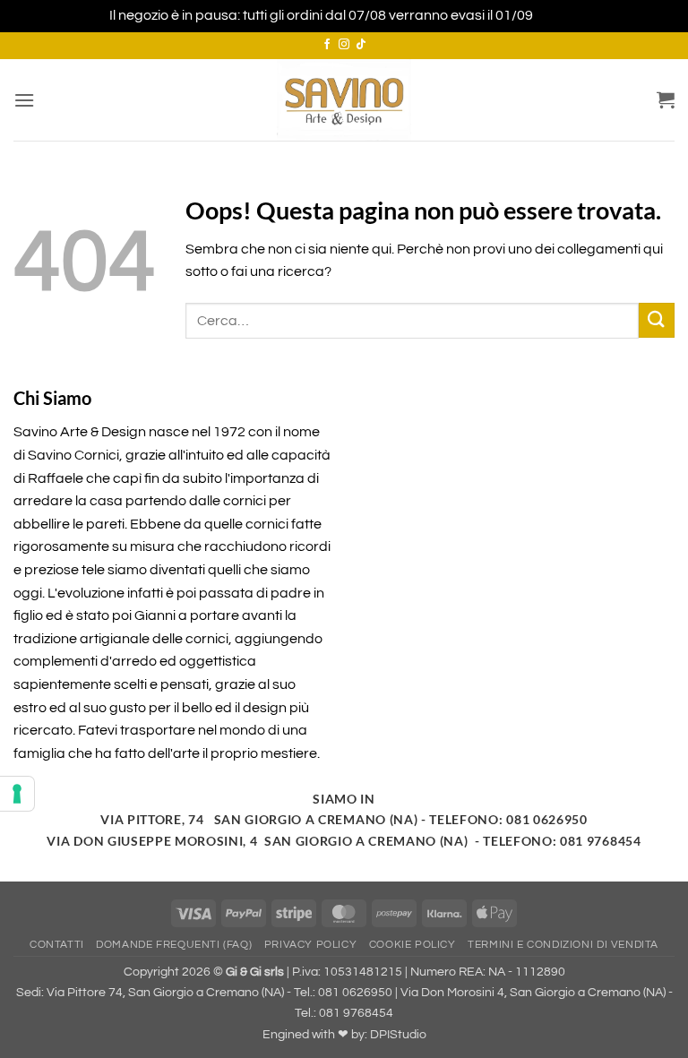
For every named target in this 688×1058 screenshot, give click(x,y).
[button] (24, 100)
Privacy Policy (310, 944)
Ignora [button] (557, 15)
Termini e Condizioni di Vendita (563, 944)
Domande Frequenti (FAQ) (174, 944)
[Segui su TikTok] (361, 45)
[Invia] (657, 320)
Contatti (57, 944)
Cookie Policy (412, 944)
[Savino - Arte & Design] (344, 100)
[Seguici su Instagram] (344, 45)
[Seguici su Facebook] (327, 45)
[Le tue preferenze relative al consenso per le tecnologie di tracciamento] (17, 794)
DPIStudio (398, 1034)
